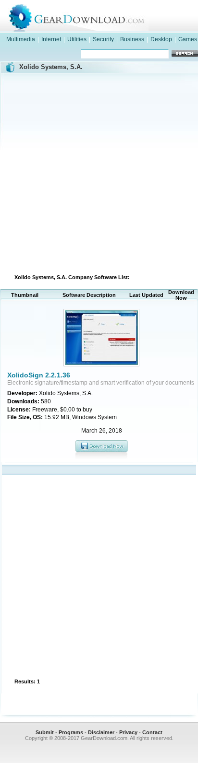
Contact (152, 732)
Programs (71, 732)
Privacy (128, 732)
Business (132, 39)
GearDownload (108, 16)
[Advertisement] (99, 172)
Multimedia (20, 39)
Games (187, 39)
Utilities (77, 39)
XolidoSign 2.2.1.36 (38, 375)
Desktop (161, 39)
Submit (45, 732)
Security (103, 39)
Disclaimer (101, 732)
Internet (51, 39)
